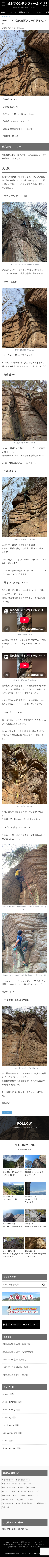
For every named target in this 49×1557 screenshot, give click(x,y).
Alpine (8, 1394)
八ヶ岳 (34, 1492)
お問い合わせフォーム (25, 1546)
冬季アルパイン (24, 12)
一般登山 (5, 1544)
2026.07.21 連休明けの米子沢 (15, 1529)
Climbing (8, 1112)
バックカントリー (38, 1544)
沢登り (13, 1544)
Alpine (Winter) (12, 1402)
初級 (7, 1495)
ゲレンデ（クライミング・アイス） (17, 1484)
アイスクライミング (24, 1544)
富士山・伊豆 (27, 1499)
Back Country (11, 1409)
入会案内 (37, 1546)
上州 (22, 1487)
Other (7, 1440)
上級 (32, 1487)
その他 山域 (23, 1480)
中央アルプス (9, 1492)
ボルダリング (9, 1487)
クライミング (36, 12)
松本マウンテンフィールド (23, 1553)
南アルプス (34, 1495)
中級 (23, 1492)
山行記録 (8, 1503)
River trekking (11, 1448)
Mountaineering (12, 1433)
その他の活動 (12, 1546)
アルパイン (12, 12)
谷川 (6, 1507)
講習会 (42, 1503)
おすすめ (8, 1480)
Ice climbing (10, 1425)
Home (3, 12)
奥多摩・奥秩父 (11, 1499)
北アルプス (19, 1495)
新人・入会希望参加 (25, 1503)
